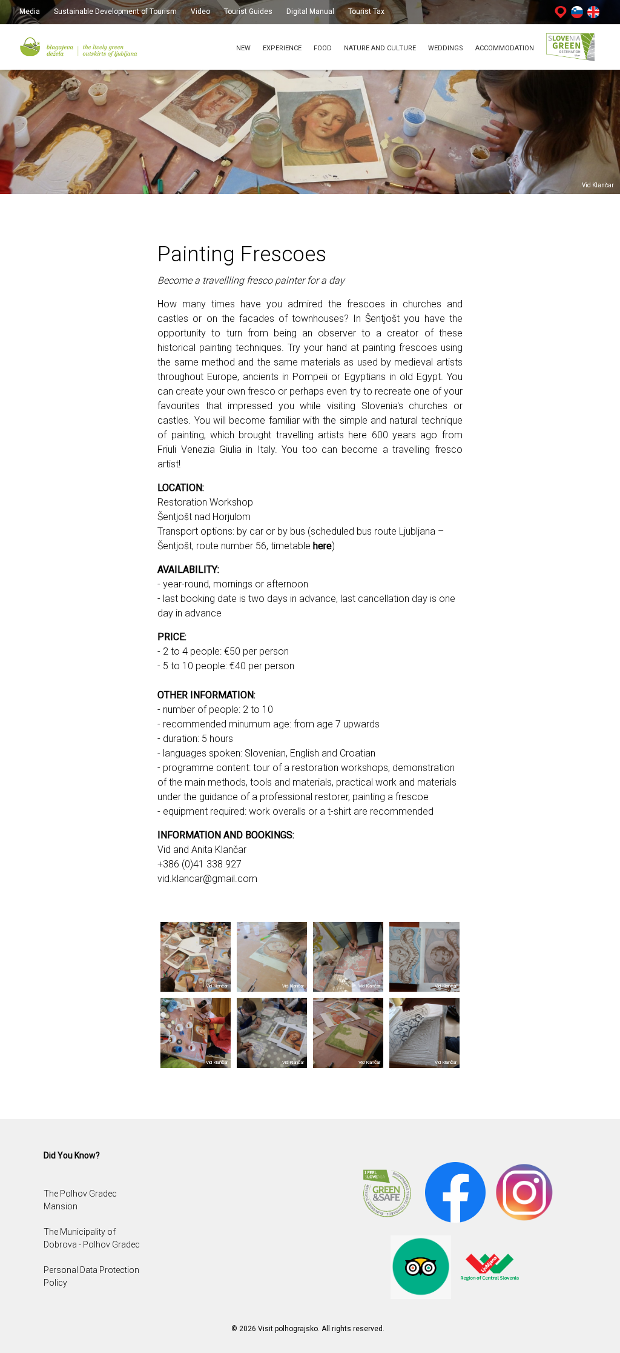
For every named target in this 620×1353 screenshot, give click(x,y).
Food (323, 48)
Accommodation (504, 48)
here (322, 546)
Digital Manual (310, 11)
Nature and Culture (380, 48)
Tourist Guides (248, 11)
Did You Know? (72, 1155)
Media (29, 11)
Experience (282, 48)
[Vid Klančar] (195, 956)
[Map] (561, 11)
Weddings (445, 48)
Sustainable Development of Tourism (115, 11)
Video (201, 11)
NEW (243, 48)
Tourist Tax (366, 11)
